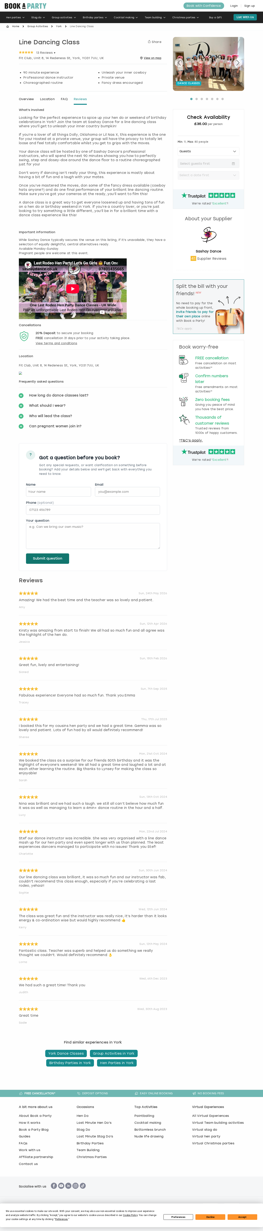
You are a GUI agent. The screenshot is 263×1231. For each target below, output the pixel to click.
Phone (40, 502)
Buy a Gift (215, 17)
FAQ (64, 99)
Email (99, 484)
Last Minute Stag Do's (95, 1136)
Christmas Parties (92, 1157)
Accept (242, 1217)
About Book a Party (35, 1116)
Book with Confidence (204, 6)
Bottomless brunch (150, 1129)
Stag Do (83, 1129)
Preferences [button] (61, 1219)
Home (15, 26)
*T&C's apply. (191, 440)
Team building (153, 17)
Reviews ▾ (45, 52)
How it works (29, 1123)
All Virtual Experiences (210, 1116)
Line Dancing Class (49, 43)
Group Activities (37, 26)
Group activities (62, 17)
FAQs (23, 1143)
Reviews (80, 99)
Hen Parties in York (117, 1063)
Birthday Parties (90, 1143)
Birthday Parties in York (70, 1063)
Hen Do (83, 1116)
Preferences (178, 1217)
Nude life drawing (148, 1136)
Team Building (88, 1150)
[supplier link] (208, 247)
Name (30, 484)
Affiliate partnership (36, 1157)
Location (47, 99)
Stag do (36, 17)
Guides (24, 1136)
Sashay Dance (208, 251)
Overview (26, 99)
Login (234, 6)
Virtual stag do (204, 1129)
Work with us (29, 1150)
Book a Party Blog (34, 1129)
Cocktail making (124, 17)
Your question (37, 520)
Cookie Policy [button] (130, 1215)
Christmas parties (183, 17)
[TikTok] (83, 1191)
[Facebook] (54, 1191)
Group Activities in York (114, 1053)
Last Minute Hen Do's (94, 1123)
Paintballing (144, 1116)
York (59, 26)
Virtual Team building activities (218, 1123)
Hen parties (13, 17)
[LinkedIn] (68, 1191)
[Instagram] (75, 1191)
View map (152, 58)
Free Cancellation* (39, 1093)
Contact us (28, 1164)
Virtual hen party (206, 1136)
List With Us (245, 17)
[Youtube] (61, 1191)
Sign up (249, 6)
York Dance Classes (66, 1053)
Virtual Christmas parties (213, 1143)
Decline (210, 1217)
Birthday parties (93, 17)
